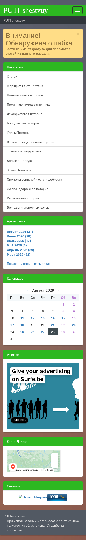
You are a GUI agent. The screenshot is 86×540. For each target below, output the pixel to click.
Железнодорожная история (27, 188)
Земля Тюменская (20, 170)
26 (32, 331)
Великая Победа (19, 160)
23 (74, 324)
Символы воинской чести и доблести (34, 179)
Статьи (12, 76)
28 (53, 331)
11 (22, 318)
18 (22, 324)
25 (22, 331)
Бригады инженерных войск (28, 207)
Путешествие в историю (25, 95)
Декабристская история (24, 113)
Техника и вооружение (24, 151)
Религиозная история (23, 198)
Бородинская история (23, 123)
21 (53, 324)
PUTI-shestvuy (25, 10)
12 (32, 318)
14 (53, 318)
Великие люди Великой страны (30, 141)
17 (12, 324)
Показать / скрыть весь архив (28, 263)
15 (63, 318)
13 (43, 318)
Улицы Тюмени (18, 132)
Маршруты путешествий (25, 85)
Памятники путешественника (28, 104)
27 (43, 331)
